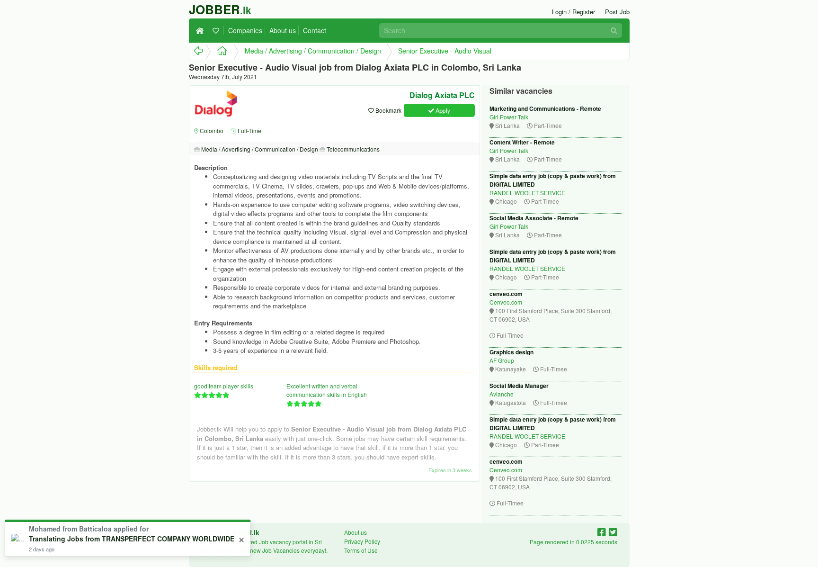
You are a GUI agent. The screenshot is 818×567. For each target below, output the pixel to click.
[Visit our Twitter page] (613, 532)
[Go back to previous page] (197, 51)
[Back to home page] (202, 30)
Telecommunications (352, 149)
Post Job (617, 11)
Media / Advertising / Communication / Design (313, 50)
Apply (442, 110)
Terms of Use (361, 550)
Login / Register (573, 11)
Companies (245, 30)
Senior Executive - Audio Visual (444, 50)
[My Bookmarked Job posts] (217, 30)
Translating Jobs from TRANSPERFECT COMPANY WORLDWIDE (131, 538)
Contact (314, 30)
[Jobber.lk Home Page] (219, 51)
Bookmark (387, 110)
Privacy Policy (362, 541)
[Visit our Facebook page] (603, 532)
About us (282, 30)
